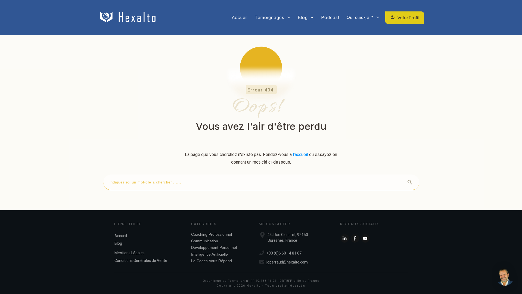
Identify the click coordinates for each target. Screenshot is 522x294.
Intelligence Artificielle (209, 254)
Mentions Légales (129, 253)
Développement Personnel (214, 247)
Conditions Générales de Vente (140, 260)
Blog (118, 243)
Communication (204, 241)
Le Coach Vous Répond (211, 261)
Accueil (120, 236)
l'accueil (300, 154)
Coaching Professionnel (211, 234)
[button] (505, 277)
